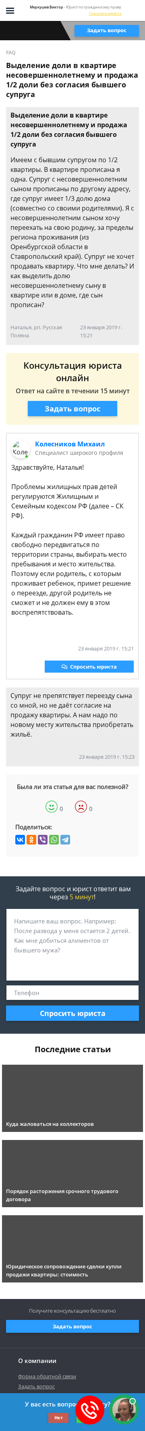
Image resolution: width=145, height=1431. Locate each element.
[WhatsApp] (54, 840)
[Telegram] (65, 840)
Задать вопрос (106, 30)
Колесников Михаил (70, 444)
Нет (58, 1417)
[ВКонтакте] (20, 840)
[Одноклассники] (31, 840)
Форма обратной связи (47, 1376)
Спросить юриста (105, 13)
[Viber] (43, 840)
